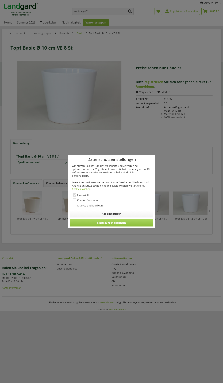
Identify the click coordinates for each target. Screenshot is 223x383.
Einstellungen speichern (111, 222)
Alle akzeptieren (111, 213)
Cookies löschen (81, 189)
